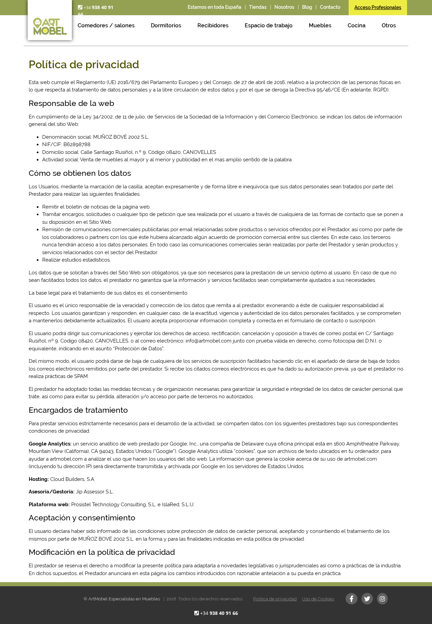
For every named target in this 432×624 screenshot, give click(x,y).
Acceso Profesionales (377, 7)
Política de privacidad (275, 598)
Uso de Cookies (318, 598)
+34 (219, 613)
